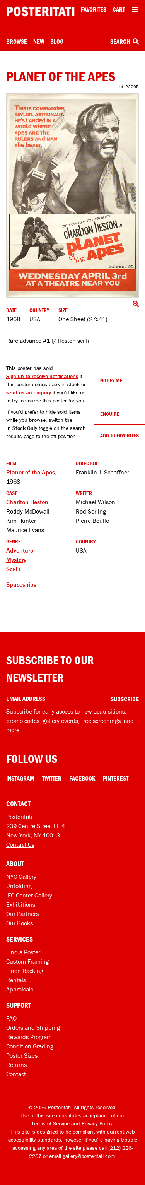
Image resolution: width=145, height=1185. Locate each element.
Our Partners (22, 914)
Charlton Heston (27, 502)
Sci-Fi (13, 569)
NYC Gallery (21, 876)
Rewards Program (29, 1037)
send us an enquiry (28, 392)
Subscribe (125, 699)
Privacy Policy (97, 1123)
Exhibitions (20, 904)
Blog (56, 41)
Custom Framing (27, 961)
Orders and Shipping (33, 1027)
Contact (16, 1074)
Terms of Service (50, 1123)
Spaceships (21, 584)
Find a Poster (23, 952)
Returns (16, 1065)
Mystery (16, 559)
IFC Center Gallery (29, 895)
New (38, 41)
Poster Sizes (22, 1055)
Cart (119, 9)
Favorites (93, 9)
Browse (16, 41)
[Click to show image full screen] (72, 195)
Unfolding (19, 886)
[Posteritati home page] (40, 11)
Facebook (82, 778)
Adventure (19, 550)
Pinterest (115, 778)
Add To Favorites (119, 435)
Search (120, 41)
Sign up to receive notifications (42, 376)
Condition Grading (29, 1046)
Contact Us (20, 844)
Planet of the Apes (30, 472)
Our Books (19, 923)
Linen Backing (24, 970)
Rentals (16, 980)
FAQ (11, 1018)
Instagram (20, 778)
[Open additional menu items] (135, 9)
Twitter (51, 778)
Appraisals (19, 989)
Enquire (109, 413)
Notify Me (111, 380)
